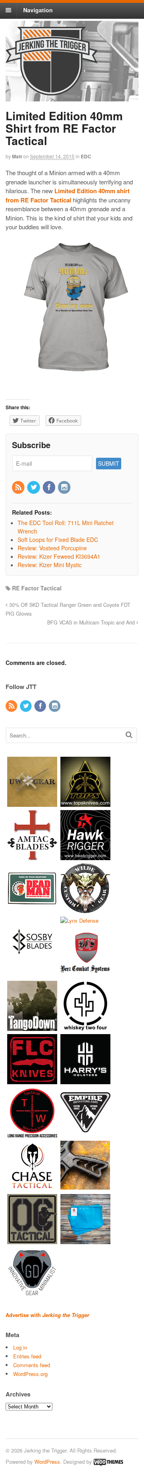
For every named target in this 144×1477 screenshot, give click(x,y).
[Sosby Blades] (32, 962)
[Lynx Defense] (79, 920)
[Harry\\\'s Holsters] (85, 1080)
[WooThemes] (108, 1461)
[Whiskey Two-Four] (85, 1027)
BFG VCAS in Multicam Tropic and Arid (91, 622)
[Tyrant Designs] (85, 1187)
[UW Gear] (32, 802)
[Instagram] (65, 487)
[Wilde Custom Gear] (85, 909)
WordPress (47, 1461)
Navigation (38, 10)
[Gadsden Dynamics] (32, 1293)
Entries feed (27, 1356)
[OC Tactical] (32, 1240)
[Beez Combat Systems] (85, 974)
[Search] (129, 734)
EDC (86, 156)
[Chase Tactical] (32, 1187)
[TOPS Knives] (85, 802)
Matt (17, 156)
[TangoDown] (32, 1027)
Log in (20, 1347)
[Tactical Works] (32, 1134)
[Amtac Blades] (32, 856)
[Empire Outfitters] (85, 1134)
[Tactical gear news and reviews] (52, 91)
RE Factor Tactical (37, 588)
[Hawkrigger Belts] (85, 856)
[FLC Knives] (32, 1080)
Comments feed (31, 1365)
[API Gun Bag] (85, 1240)
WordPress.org (30, 1374)
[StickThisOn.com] (32, 909)
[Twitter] (34, 487)
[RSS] (19, 487)
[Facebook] (49, 487)
